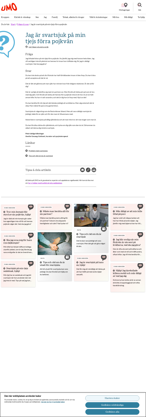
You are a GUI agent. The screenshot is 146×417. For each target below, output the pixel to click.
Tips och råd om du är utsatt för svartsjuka (52, 263)
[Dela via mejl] (82, 170)
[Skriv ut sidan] (94, 170)
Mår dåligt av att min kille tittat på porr (127, 212)
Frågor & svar (23, 24)
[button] (139, 7)
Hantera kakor (112, 398)
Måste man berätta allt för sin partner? (54, 212)
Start (13, 24)
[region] (73, 405)
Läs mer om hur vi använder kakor (53, 402)
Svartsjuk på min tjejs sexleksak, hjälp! (15, 269)
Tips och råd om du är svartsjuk (88, 235)
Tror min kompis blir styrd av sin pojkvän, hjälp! (17, 213)
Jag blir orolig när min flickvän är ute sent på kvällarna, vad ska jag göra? (127, 242)
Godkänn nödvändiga (112, 405)
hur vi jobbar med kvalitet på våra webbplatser (45, 183)
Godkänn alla (112, 412)
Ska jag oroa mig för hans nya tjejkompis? (17, 241)
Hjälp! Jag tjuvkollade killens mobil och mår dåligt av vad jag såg (127, 273)
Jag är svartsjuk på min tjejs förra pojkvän (49, 24)
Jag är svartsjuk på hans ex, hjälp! (89, 263)
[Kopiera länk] (88, 170)
